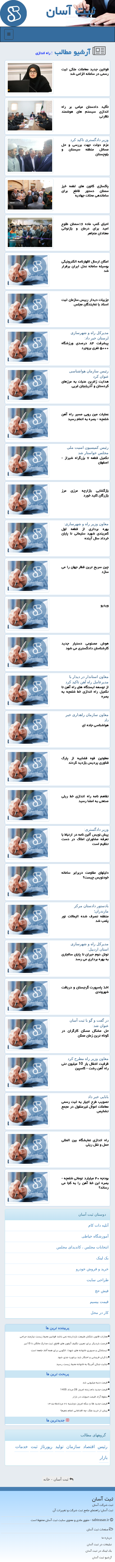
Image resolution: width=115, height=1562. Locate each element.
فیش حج (102, 1291)
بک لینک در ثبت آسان (99, 1550)
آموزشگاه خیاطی (95, 1236)
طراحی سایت (98, 1280)
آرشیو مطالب (74, 52)
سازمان (73, 1446)
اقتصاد (89, 1446)
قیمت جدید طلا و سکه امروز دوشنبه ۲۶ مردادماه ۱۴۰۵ (77, 1403)
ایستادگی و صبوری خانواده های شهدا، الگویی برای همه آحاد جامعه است (69, 1350)
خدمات (21, 1446)
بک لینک (102, 1258)
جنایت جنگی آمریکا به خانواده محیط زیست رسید (82, 1364)
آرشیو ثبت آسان (102, 1557)
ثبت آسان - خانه (56, 1479)
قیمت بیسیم (99, 1302)
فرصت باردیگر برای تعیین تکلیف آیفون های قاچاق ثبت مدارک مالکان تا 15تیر (66, 1343)
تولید (59, 1446)
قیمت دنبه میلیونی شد (95, 1382)
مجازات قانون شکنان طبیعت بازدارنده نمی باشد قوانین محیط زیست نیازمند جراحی (64, 1336)
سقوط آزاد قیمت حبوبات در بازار (90, 1396)
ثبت (34, 1446)
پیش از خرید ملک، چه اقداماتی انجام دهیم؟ (84, 1410)
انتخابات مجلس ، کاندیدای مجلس (82, 1247)
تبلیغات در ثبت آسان (99, 1544)
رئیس (103, 1446)
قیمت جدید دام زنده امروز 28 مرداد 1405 (84, 1389)
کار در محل (100, 1313)
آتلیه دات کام (98, 1225)
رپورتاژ (46, 1446)
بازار (104, 1457)
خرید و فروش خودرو (92, 1269)
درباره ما (107, 1537)
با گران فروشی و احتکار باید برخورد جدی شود (83, 1357)
